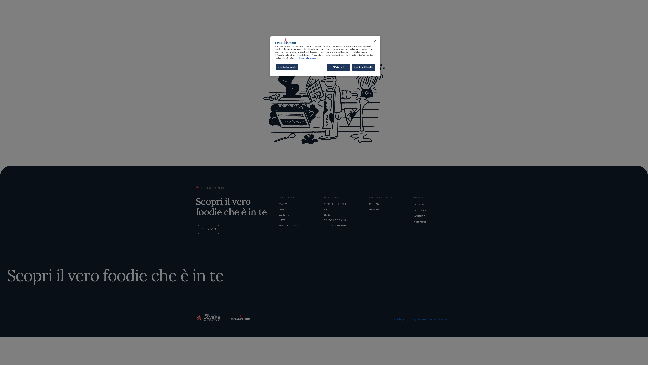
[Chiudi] (375, 40)
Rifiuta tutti (338, 67)
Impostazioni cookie (287, 67)
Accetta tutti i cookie (363, 67)
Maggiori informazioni (307, 58)
